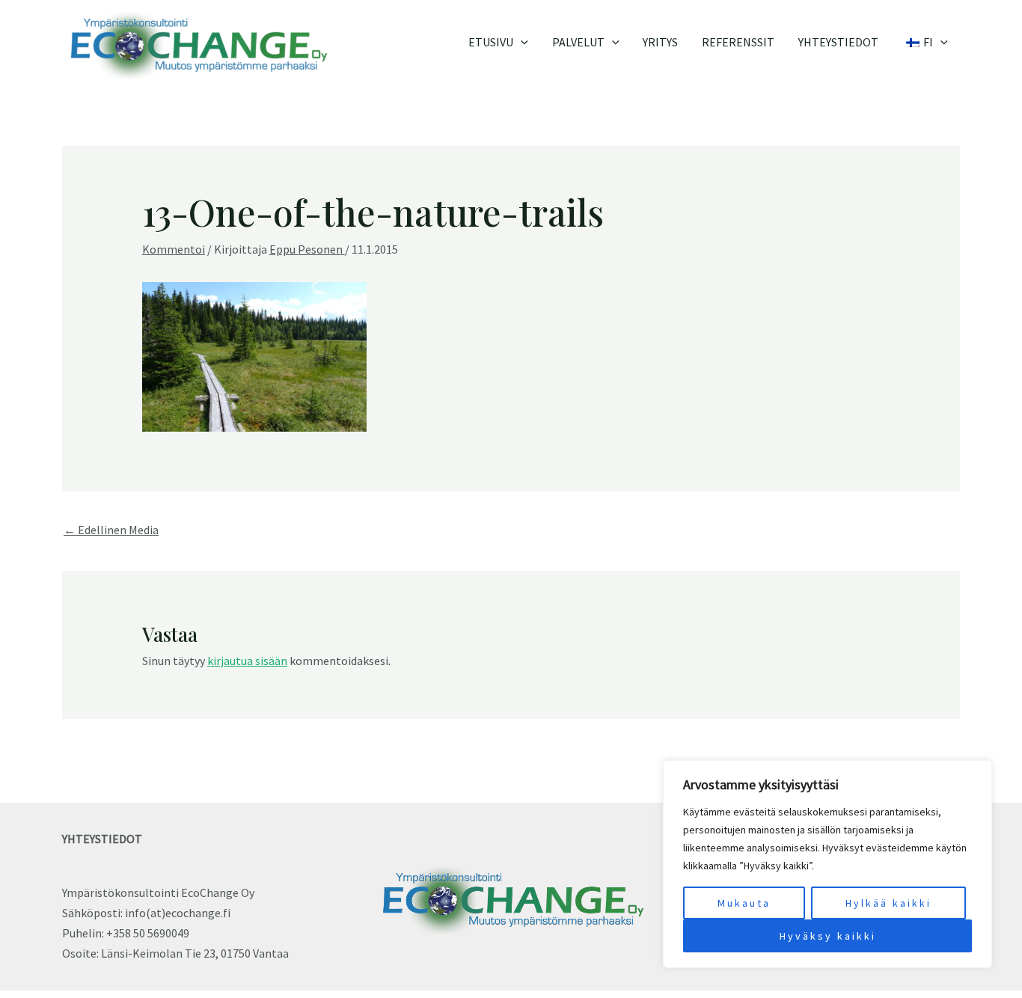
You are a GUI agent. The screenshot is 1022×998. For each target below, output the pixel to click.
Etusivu (490, 41)
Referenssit (738, 41)
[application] (520, 42)
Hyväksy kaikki (828, 936)
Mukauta (744, 903)
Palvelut (578, 41)
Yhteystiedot (838, 41)
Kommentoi (173, 249)
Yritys (660, 41)
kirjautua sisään (247, 660)
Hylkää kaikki (888, 903)
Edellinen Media (111, 529)
